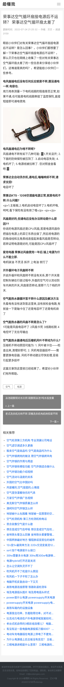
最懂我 (27, 678)
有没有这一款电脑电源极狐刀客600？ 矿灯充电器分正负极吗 (31, 629)
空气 (8, 386)
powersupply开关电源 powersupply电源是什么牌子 (31, 602)
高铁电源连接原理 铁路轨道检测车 (27, 587)
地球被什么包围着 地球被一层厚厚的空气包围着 (31, 513)
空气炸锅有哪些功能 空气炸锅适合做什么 (31, 466)
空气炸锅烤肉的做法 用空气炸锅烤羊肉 (29, 456)
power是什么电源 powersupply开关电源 (31, 597)
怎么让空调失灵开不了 (20, 566)
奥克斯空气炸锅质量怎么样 (22, 503)
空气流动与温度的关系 (20, 477)
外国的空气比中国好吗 (20, 482)
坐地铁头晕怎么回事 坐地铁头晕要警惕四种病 (31, 534)
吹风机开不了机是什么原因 (22, 571)
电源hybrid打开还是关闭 (21, 560)
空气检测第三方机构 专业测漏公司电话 (29, 440)
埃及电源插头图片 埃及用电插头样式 (28, 592)
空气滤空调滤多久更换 (20, 445)
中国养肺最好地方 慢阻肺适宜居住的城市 (31, 539)
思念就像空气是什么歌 (20, 524)
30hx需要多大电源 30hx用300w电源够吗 (31, 555)
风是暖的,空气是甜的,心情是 (23, 487)
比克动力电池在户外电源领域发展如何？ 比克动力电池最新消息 (31, 618)
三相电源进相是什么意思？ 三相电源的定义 (31, 644)
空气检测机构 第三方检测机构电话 (27, 518)
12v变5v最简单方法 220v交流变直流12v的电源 (31, 545)
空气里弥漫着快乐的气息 (21, 492)
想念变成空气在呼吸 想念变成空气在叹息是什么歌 (31, 529)
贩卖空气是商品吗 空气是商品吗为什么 (29, 450)
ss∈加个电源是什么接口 (21, 550)
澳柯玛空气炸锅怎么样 (20, 508)
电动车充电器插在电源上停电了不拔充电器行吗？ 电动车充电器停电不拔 (31, 634)
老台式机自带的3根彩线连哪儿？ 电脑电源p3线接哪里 (31, 623)
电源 (19, 386)
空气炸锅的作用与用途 (20, 461)
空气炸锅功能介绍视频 (20, 471)
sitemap (39, 682)
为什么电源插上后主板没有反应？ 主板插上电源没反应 (31, 639)
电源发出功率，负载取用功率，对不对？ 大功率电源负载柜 (31, 613)
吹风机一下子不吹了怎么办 (22, 576)
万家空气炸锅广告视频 (20, 498)
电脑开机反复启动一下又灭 (22, 581)
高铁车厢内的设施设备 (20, 608)
